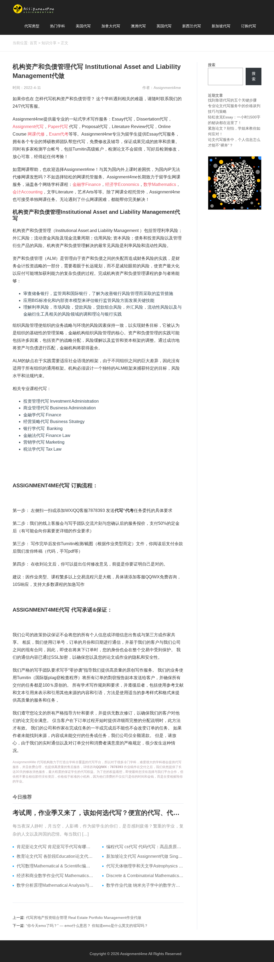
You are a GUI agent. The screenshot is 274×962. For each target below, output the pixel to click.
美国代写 (83, 26)
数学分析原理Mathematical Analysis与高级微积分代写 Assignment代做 (55, 885)
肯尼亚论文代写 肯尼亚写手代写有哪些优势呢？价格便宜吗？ (55, 846)
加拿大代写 (110, 26)
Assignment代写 (28, 126)
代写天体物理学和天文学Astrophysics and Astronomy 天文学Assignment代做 (145, 866)
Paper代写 (58, 126)
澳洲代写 (138, 26)
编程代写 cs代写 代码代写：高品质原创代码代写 (145, 846)
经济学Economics (122, 184)
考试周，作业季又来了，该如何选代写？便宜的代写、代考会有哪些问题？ (98, 812)
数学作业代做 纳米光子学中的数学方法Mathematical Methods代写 (145, 885)
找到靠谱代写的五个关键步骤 (232, 100)
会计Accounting (28, 192)
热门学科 (57, 26)
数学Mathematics (159, 184)
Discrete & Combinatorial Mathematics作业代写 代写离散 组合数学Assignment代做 (145, 875)
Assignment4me (133, 954)
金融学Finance (87, 184)
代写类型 (31, 26)
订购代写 (248, 26)
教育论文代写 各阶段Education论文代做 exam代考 (55, 856)
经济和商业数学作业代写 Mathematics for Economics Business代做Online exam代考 (55, 875)
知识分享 (48, 43)
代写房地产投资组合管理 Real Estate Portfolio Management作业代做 (83, 917)
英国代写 (164, 26)
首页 (33, 43)
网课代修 (36, 134)
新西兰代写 (191, 26)
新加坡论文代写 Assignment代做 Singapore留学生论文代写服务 (145, 856)
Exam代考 (58, 134)
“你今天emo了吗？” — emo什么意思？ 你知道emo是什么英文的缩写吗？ (87, 925)
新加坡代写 (221, 26)
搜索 (211, 65)
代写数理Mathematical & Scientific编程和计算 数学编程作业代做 (55, 866)
